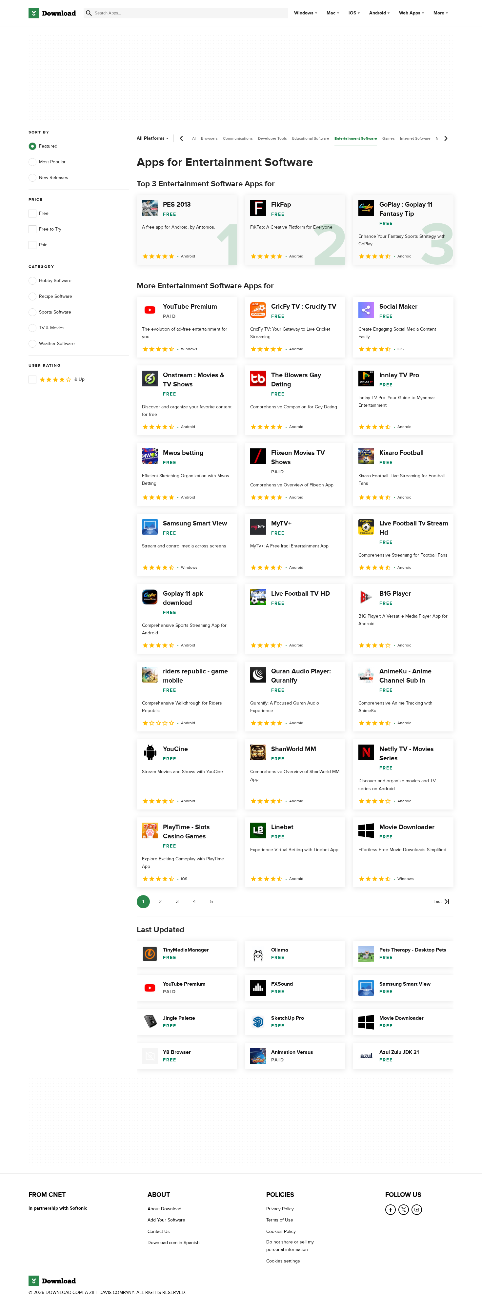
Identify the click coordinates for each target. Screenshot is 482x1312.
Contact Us (159, 1231)
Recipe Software (55, 296)
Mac (331, 13)
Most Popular (52, 162)
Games (388, 138)
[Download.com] (52, 13)
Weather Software (57, 343)
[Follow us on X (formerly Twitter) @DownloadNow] (403, 1209)
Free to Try (50, 229)
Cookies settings (283, 1260)
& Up (79, 379)
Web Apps (409, 13)
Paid (43, 245)
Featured (48, 146)
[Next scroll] (445, 138)
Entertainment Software (355, 138)
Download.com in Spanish (174, 1242)
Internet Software (415, 138)
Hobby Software (55, 280)
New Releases (53, 177)
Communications (238, 138)
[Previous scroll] (182, 138)
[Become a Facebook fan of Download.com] (390, 1209)
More (438, 13)
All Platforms (151, 138)
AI (194, 138)
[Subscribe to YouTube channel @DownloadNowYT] (417, 1209)
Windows (303, 13)
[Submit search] (89, 13)
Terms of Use (279, 1220)
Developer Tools (272, 138)
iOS (352, 13)
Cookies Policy (281, 1231)
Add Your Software (166, 1220)
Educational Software (310, 138)
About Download (164, 1209)
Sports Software (55, 312)
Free (44, 213)
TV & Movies (52, 328)
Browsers (209, 138)
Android (377, 13)
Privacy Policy (280, 1209)
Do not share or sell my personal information (290, 1245)
